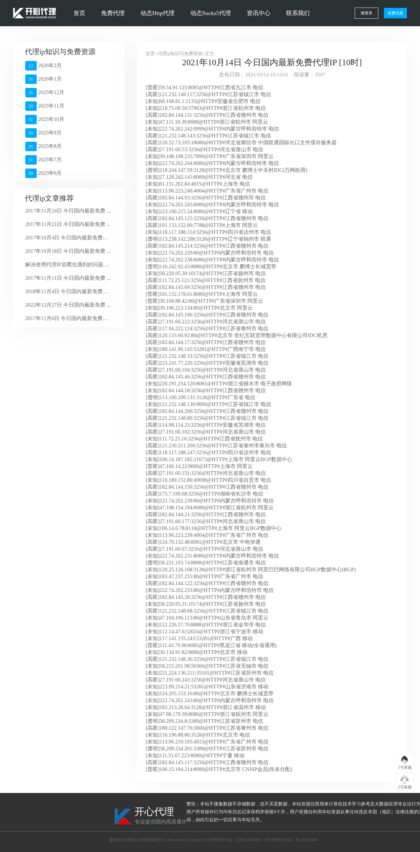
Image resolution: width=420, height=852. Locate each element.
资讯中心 (258, 13)
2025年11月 (46, 106)
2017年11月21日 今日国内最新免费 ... (68, 224)
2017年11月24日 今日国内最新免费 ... (68, 210)
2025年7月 (45, 159)
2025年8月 (45, 146)
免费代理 (113, 13)
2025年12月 (46, 92)
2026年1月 (45, 79)
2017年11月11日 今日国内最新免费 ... (68, 278)
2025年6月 (45, 173)
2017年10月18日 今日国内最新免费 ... (68, 251)
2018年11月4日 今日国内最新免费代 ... (68, 291)
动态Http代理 (157, 13)
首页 (79, 13)
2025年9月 (45, 132)
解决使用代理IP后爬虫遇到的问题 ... (67, 264)
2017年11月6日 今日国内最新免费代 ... (68, 318)
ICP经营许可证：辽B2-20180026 (234, 840)
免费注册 (395, 13)
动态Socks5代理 (210, 13)
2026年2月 (45, 65)
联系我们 (298, 13)
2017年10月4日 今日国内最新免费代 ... (68, 237)
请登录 (366, 13)
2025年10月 (46, 119)
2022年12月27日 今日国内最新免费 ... (68, 305)
